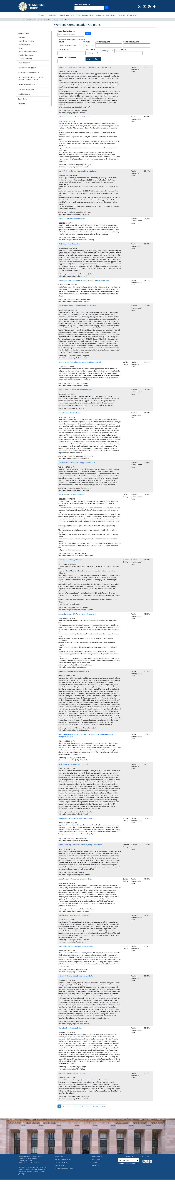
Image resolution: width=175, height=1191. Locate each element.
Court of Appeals (24, 63)
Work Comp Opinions (26, 41)
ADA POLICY (59, 1157)
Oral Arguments (24, 44)
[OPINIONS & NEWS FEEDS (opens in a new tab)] (149, 6)
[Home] (31, 6)
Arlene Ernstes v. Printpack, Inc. (69, 413)
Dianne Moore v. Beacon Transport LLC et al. (74, 671)
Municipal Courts (24, 94)
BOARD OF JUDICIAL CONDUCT (65, 1168)
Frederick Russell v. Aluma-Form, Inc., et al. (73, 764)
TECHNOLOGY (132, 15)
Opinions (22, 37)
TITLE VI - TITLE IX (61, 1163)
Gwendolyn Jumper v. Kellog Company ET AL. (74, 1073)
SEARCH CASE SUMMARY (67, 58)
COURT (61, 42)
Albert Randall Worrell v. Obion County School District (77, 306)
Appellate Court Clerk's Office (28, 72)
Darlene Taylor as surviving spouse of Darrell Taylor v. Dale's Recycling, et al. (84, 67)
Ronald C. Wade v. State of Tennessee (71, 218)
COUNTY (86, 42)
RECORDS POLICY (96, 1157)
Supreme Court (39, 20)
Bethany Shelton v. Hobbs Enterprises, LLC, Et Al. (75, 976)
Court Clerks (22, 99)
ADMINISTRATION (66, 15)
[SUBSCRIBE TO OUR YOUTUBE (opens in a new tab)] (144, 6)
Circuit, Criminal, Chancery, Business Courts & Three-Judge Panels (30, 78)
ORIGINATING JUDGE (131, 42)
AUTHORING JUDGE (102, 42)
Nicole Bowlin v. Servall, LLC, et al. (70, 1028)
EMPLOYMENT (60, 1165)
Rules (20, 48)
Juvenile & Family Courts (26, 89)
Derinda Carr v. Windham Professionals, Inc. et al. (75, 818)
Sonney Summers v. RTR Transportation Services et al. (77, 614)
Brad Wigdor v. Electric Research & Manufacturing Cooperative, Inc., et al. (84, 280)
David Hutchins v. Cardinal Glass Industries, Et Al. (75, 390)
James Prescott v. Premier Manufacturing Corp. (75, 879)
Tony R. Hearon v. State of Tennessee (71, 494)
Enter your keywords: (82, 4)
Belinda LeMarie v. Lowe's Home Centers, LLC (74, 117)
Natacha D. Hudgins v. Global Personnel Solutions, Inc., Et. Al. (79, 362)
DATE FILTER (90, 50)
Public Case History (25, 58)
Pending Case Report (26, 55)
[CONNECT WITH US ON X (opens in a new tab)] (139, 6)
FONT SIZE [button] (145, 1156)
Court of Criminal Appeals (27, 67)
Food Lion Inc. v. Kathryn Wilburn (70, 560)
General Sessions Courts (26, 84)
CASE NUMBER (63, 50)
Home (22, 20)
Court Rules (22, 104)
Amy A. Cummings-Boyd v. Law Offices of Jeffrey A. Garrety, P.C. (80, 845)
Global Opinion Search (66, 31)
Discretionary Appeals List (28, 51)
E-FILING (122, 15)
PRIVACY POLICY (96, 1160)
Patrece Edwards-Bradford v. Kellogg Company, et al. (76, 462)
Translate (133, 1163)
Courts (29, 20)
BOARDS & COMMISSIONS (105, 15)
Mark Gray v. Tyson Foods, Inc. (69, 244)
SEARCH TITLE (121, 50)
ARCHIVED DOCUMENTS (63, 1160)
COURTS (41, 15)
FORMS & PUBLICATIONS (85, 15)
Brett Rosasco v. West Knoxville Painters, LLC (74, 915)
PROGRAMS (52, 15)
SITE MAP (94, 1163)
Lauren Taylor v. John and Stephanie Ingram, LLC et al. (77, 171)
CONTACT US (95, 1165)
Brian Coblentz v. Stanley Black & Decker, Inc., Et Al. (76, 946)
